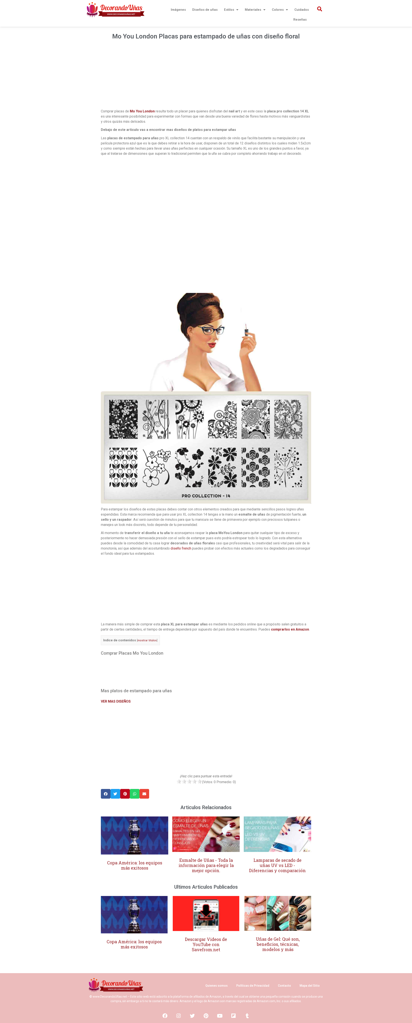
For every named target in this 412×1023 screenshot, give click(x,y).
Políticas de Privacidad (252, 985)
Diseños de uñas (205, 10)
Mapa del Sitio (310, 985)
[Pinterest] (206, 1016)
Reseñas (300, 19)
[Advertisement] (206, 76)
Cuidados (301, 10)
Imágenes (178, 10)
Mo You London (142, 111)
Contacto (284, 985)
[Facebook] (165, 1016)
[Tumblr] (247, 1016)
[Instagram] (178, 1016)
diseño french (181, 548)
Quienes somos (216, 985)
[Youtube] (220, 1016)
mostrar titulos (147, 640)
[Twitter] (192, 1016)
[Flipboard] (233, 1016)
